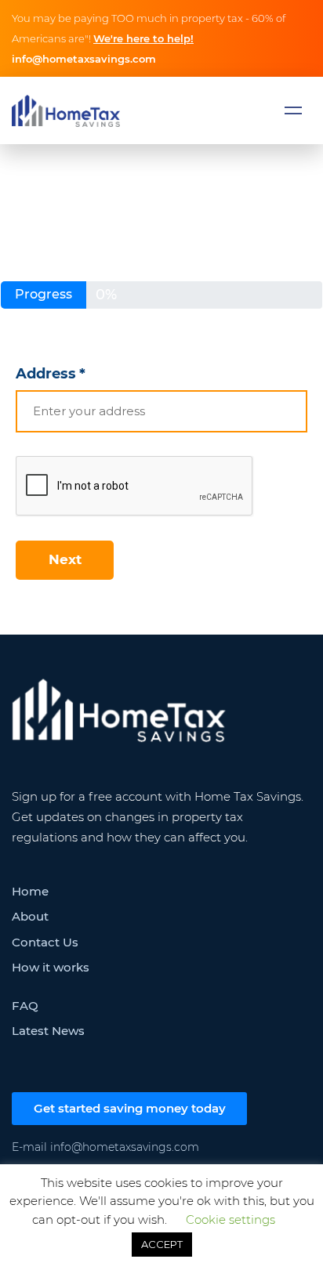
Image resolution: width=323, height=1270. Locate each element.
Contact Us (45, 942)
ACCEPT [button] (162, 1244)
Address (50, 373)
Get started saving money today (130, 1108)
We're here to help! (143, 38)
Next (65, 559)
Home (30, 891)
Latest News (48, 1030)
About (30, 916)
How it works (50, 967)
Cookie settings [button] (230, 1219)
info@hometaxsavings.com (84, 58)
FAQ (25, 1005)
